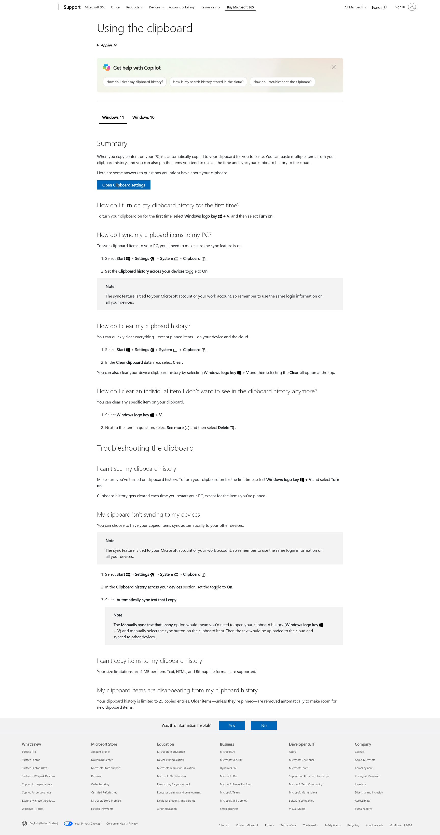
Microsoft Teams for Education (176, 768)
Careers (360, 751)
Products (132, 7)
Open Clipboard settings (123, 184)
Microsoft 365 (95, 7)
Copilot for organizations (37, 784)
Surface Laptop (31, 760)
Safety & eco (332, 825)
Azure (292, 751)
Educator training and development (179, 792)
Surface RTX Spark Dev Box (38, 776)
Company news (364, 768)
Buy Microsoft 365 (240, 7)
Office (115, 7)
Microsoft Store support (105, 768)
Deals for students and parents (176, 800)
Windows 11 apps (33, 809)
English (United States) (44, 823)
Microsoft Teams (230, 792)
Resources (208, 7)
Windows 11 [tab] (113, 117)
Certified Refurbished (104, 792)
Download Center (102, 760)
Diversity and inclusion (369, 792)
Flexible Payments (102, 809)
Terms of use (288, 825)
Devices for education (170, 760)
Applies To (109, 45)
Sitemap (224, 825)
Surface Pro (29, 751)
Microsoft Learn (298, 768)
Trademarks (310, 825)
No (264, 725)
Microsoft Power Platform (235, 784)
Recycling (353, 825)
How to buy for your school (173, 784)
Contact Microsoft (247, 825)
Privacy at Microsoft (367, 776)
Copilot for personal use (36, 792)
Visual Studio (297, 809)
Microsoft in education (171, 751)
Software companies (301, 800)
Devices (154, 7)
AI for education (167, 809)
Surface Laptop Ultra (34, 768)
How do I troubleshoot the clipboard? (282, 81)
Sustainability (363, 809)
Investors (360, 784)
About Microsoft (365, 760)
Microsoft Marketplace (303, 792)
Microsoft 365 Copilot (233, 800)
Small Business (229, 809)
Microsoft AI (227, 751)
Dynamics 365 (228, 768)
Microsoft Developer (301, 760)
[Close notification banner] (334, 67)
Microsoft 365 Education (172, 776)
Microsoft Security (231, 760)
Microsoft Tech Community (305, 784)
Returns (96, 776)
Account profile (100, 751)
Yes (232, 725)
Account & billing (181, 7)
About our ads (374, 825)
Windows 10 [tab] (143, 117)
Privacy (269, 825)
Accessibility (362, 800)
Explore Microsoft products (38, 800)
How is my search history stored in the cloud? (208, 81)
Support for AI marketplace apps (309, 776)
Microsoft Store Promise (106, 800)
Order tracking (100, 784)
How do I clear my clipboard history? (134, 81)
